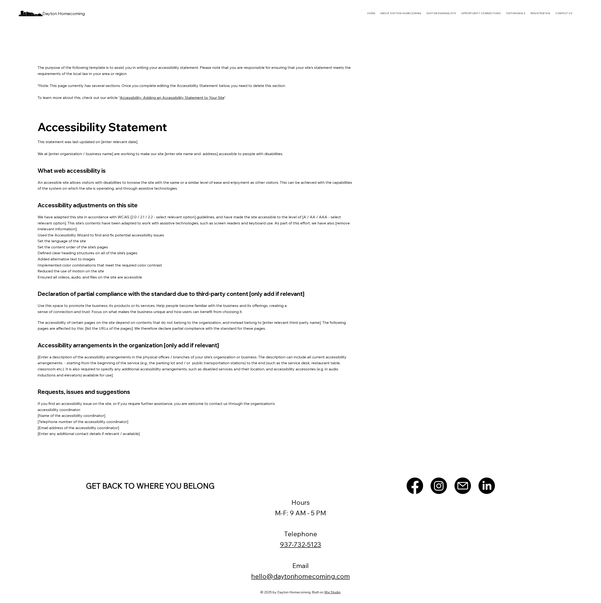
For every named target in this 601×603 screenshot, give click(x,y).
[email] (463, 486)
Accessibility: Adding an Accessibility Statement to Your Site (172, 97)
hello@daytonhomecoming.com (300, 576)
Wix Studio (332, 592)
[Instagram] (439, 486)
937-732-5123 (300, 544)
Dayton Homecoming (63, 13)
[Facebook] (415, 486)
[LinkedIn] (486, 486)
